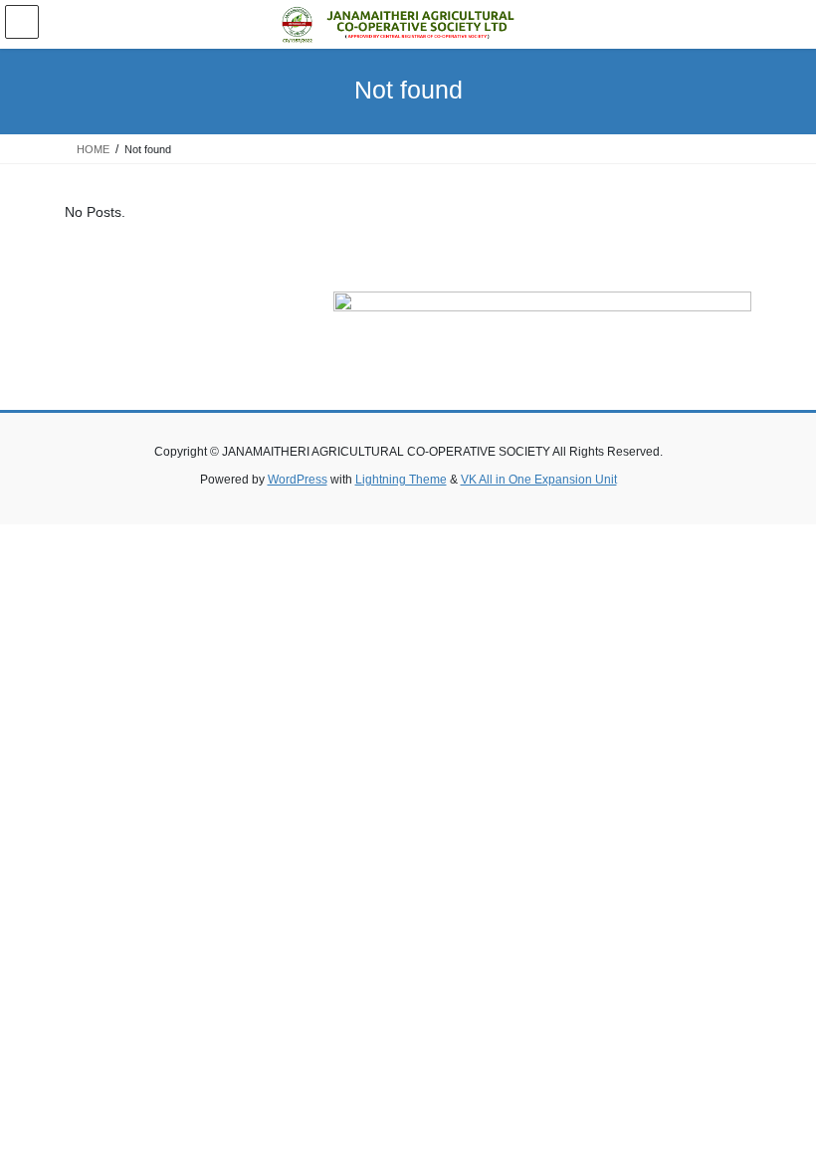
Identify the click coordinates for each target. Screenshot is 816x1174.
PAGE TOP (778, 1121)
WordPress (297, 480)
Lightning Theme (401, 480)
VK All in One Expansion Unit (539, 480)
